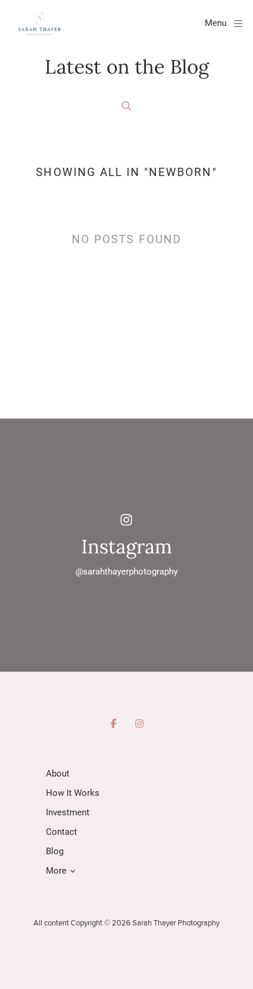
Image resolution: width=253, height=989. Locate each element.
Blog (55, 851)
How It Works (72, 793)
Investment (67, 812)
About (57, 773)
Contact (61, 832)
